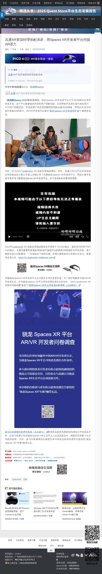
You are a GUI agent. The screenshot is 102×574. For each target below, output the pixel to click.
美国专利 (48, 3)
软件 (64, 19)
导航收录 (81, 3)
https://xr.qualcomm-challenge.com (35, 257)
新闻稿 (29, 25)
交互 (57, 19)
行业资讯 (14, 3)
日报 (7, 19)
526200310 (74, 566)
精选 (28, 19)
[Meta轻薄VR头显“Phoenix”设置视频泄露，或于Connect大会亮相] (17, 498)
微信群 (61, 546)
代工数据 (70, 3)
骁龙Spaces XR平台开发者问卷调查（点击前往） (53, 285)
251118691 (72, 563)
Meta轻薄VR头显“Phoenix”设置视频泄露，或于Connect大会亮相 (17, 511)
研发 (72, 19)
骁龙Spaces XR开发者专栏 (63, 111)
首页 (5, 3)
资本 (50, 19)
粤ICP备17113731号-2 (25, 560)
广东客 (13, 49)
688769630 (74, 569)
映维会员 (59, 3)
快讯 (14, 19)
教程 (7, 25)
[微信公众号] (77, 555)
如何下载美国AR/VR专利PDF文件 (47, 29)
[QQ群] (82, 555)
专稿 (21, 25)
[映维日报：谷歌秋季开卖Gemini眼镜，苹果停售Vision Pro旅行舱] (74, 498)
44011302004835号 (28, 563)
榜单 (14, 25)
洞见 (21, 19)
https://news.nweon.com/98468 (24, 451)
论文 (93, 19)
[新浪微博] (73, 555)
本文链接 (40, 454)
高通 (10, 74)
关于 (52, 546)
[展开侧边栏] (98, 28)
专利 (86, 19)
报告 (43, 19)
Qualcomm (27, 171)
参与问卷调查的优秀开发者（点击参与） (25, 432)
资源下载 (25, 3)
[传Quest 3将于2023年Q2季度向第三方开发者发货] (46, 498)
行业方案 (36, 3)
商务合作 (92, 3)
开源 (79, 19)
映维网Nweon (37, 87)
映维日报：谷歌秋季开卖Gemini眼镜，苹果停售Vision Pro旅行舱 (73, 511)
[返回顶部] (51, 550)
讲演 (36, 19)
